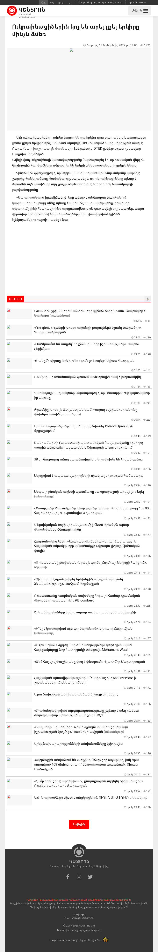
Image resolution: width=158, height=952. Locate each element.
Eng (60, 2)
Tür (69, 2)
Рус (52, 2)
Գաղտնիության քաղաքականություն (79, 930)
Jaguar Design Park (91, 940)
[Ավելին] (147, 299)
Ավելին (79, 824)
